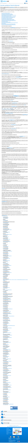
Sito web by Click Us (11, 441)
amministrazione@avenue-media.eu (7, 229)
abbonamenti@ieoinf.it (6, 217)
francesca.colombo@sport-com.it (7, 375)
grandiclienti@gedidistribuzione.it (7, 299)
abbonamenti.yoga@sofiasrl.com (7, 358)
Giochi (4, 417)
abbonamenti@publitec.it (6, 356)
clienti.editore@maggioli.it (6, 330)
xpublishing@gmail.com (6, 401)
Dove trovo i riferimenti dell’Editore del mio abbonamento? (9, 24)
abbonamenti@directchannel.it (6, 241)
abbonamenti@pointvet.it (6, 351)
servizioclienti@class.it (6, 246)
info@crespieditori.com (6, 253)
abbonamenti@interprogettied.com (7, 313)
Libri (4, 414)
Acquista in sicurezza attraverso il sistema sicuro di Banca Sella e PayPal (17, 428)
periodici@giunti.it (5, 306)
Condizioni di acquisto (9, 432)
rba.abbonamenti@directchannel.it (7, 361)
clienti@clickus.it (5, 394)
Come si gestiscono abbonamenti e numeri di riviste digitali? (9, 16)
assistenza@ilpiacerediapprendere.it (7, 289)
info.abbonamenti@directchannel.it (7, 255)
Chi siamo (7, 428)
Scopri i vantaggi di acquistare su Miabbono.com (18, 439)
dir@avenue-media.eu (5, 227)
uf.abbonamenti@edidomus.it (6, 267)
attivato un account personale (5, 73)
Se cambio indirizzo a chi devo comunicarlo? (7, 18)
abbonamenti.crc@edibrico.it (6, 260)
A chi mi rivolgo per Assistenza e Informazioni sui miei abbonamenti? (10, 22)
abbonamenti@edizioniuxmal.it (7, 389)
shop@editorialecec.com (6, 339)
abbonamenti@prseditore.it (6, 318)
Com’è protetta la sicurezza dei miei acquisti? (7, 13)
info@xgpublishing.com (6, 399)
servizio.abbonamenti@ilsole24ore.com (7, 308)
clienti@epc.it (4, 292)
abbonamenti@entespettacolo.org (7, 294)
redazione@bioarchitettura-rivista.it (7, 234)
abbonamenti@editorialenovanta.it (7, 272)
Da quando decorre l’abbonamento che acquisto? (7, 14)
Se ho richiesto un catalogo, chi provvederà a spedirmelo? (8, 17)
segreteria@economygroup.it (6, 258)
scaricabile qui (3, 188)
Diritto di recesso (4, 23)
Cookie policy (14, 441)
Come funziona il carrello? (5, 21)
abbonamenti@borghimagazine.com (7, 368)
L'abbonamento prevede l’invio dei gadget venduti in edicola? (9, 20)
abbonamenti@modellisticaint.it (7, 311)
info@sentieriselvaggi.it (6, 222)
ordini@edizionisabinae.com (6, 287)
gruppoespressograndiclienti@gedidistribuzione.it (9, 325)
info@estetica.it (5, 277)
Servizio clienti (8, 429)
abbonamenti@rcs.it (5, 363)
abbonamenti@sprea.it (6, 380)
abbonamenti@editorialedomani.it (7, 265)
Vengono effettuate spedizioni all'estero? (6, 15)
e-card (14, 149)
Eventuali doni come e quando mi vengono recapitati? (8, 19)
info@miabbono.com (13, 128)
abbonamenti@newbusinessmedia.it (7, 337)
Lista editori (5, 411)
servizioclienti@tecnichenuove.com (7, 387)
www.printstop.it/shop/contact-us (7, 332)
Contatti (7, 431)
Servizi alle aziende (8, 430)
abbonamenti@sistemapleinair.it (7, 370)
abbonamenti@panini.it (6, 344)
